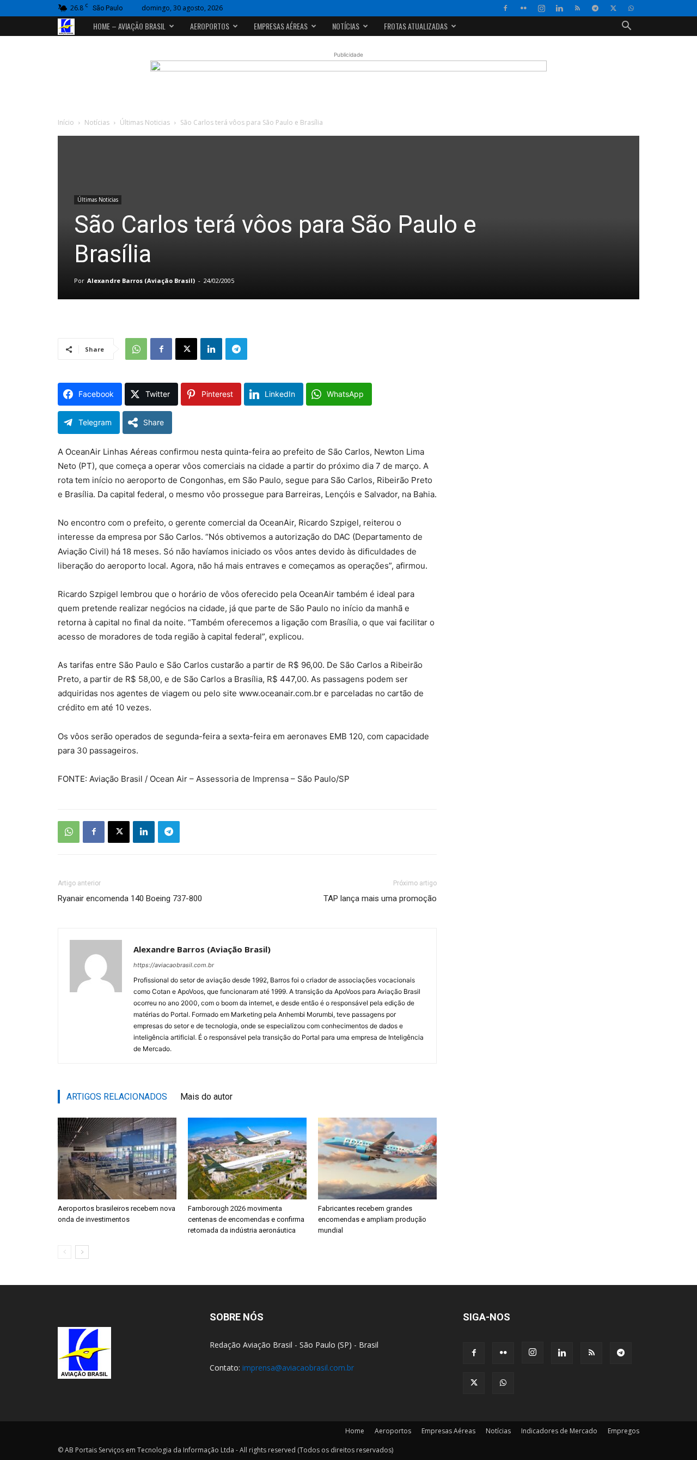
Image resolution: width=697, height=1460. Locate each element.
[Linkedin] (559, 8)
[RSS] (577, 8)
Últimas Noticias (145, 122)
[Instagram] (541, 8)
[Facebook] (505, 8)
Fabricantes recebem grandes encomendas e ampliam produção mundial (372, 1219)
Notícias (345, 26)
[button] (626, 27)
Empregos (623, 1430)
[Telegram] (595, 8)
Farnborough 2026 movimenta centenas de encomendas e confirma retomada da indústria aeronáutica (246, 1219)
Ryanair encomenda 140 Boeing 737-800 (130, 898)
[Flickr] (523, 8)
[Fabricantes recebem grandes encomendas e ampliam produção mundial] (377, 1158)
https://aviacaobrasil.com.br (173, 965)
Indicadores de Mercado (559, 1430)
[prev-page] (64, 1252)
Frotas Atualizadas (416, 26)
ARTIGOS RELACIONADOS (116, 1096)
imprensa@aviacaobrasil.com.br (298, 1367)
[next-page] (82, 1252)
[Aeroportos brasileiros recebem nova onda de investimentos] (117, 1158)
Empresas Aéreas (281, 26)
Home (354, 1430)
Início (66, 122)
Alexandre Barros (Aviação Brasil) (141, 280)
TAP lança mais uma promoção (380, 898)
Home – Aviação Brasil (129, 26)
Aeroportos (209, 26)
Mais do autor (206, 1096)
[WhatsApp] (631, 8)
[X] (613, 8)
